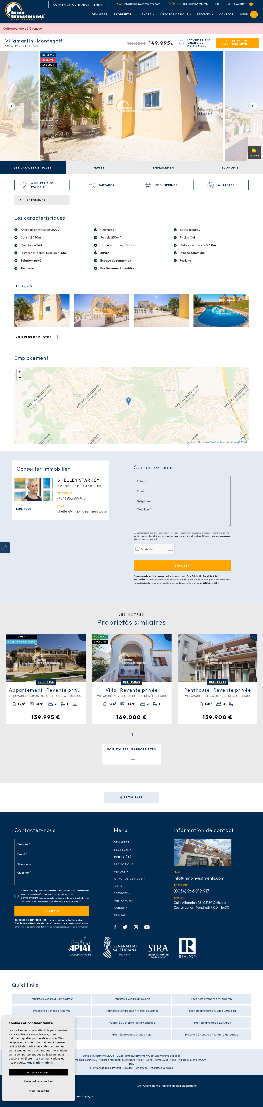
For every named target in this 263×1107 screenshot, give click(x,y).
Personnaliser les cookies (38, 1081)
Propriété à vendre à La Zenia (131, 999)
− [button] (19, 377)
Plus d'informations (40, 1062)
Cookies (127, 1068)
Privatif (116, 1068)
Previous (9, 105)
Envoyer (51, 911)
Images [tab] (99, 167)
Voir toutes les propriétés (131, 749)
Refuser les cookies (38, 1090)
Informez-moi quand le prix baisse (199, 43)
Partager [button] (106, 185)
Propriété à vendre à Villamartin (211, 999)
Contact (226, 14)
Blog (118, 886)
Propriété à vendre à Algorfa (51, 1010)
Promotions (124, 864)
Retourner (133, 797)
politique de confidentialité (145, 536)
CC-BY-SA (242, 442)
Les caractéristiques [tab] (33, 167)
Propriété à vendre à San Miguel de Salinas (131, 1010)
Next (253, 105)
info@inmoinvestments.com (138, 4)
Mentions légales (100, 1068)
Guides (119, 907)
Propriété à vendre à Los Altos (212, 1022)
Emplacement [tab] (164, 167)
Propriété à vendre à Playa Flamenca (131, 1022)
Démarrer (99, 14)
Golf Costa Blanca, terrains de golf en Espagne (167, 1085)
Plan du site (141, 1068)
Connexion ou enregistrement (78, 4)
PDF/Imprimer (166, 185)
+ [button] (19, 371)
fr (217, 4)
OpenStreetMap (216, 442)
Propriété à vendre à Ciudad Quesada (212, 1010)
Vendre (145, 14)
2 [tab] (132, 734)
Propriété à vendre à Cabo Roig (131, 1034)
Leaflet (193, 442)
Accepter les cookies (38, 1072)
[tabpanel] (46, 679)
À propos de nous (174, 14)
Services (204, 14)
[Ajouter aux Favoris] (82, 637)
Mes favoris (238, 4)
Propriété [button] (123, 14)
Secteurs (121, 849)
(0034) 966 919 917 (188, 4)
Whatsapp (226, 185)
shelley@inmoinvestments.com (82, 511)
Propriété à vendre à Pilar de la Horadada (211, 1034)
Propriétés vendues (161, 1068)
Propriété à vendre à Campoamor (51, 999)
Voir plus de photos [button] (34, 337)
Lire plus (24, 509)
